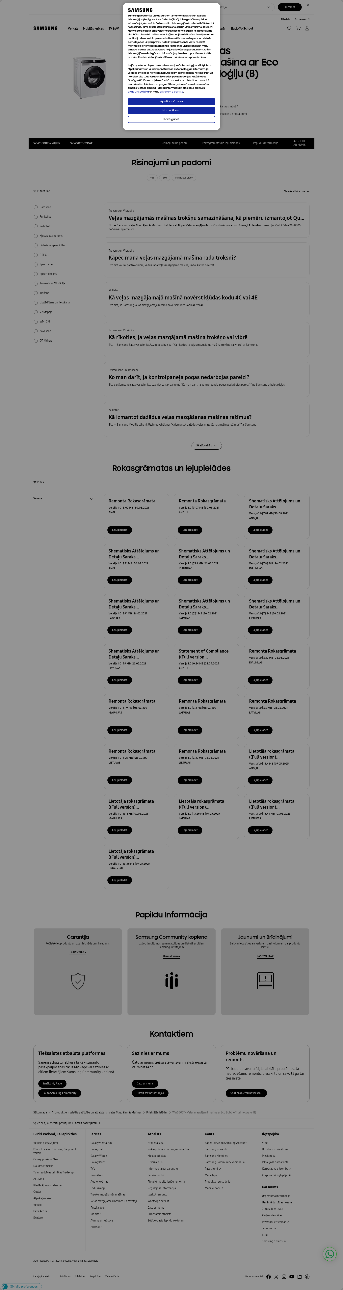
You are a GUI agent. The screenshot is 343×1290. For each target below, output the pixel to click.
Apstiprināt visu (171, 101)
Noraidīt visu (171, 110)
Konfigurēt (171, 119)
